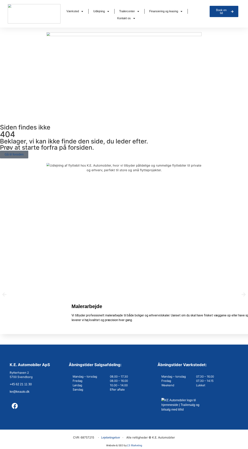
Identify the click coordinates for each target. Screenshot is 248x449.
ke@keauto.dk (19, 391)
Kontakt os (124, 18)
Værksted (72, 11)
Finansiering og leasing (163, 11)
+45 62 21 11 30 (21, 384)
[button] (4, 294)
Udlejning (99, 11)
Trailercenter (127, 11)
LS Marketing (134, 445)
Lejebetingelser (110, 437)
